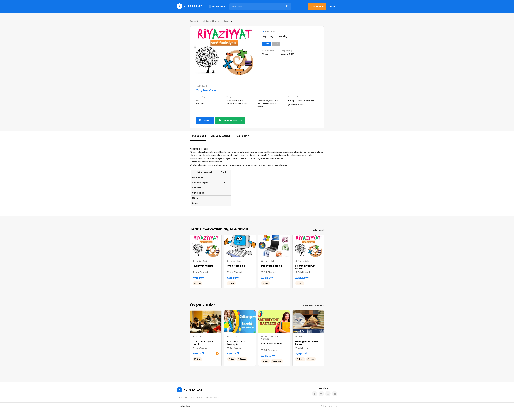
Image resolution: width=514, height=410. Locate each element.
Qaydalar (333, 406)
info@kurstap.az (184, 406)
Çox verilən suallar (220, 136)
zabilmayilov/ (297, 105)
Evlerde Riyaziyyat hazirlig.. (305, 267)
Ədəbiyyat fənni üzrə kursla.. (306, 343)
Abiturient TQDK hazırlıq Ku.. (236, 343)
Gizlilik (323, 406)
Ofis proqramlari (236, 265)
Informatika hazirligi (272, 265)
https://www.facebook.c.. (302, 101)
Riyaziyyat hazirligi (203, 265)
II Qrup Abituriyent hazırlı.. (203, 343)
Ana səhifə (195, 21)
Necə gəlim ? (242, 136)
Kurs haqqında (198, 136)
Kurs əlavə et (317, 6)
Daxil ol (333, 6)
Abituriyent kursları (271, 343)
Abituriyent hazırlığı (211, 21)
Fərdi (276, 44)
